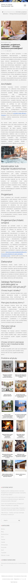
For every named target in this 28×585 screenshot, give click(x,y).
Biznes (3, 529)
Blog (2, 531)
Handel (3, 542)
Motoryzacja (4, 544)
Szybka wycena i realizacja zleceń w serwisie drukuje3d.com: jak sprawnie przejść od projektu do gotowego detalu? (13, 492)
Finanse (3, 539)
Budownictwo (11, 12)
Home (5, 12)
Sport (2, 550)
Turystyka (3, 552)
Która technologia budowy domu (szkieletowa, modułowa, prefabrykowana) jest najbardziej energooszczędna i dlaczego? (13, 499)
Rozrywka (3, 547)
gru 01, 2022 (4, 50)
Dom (2, 537)
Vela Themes (21, 579)
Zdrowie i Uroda (5, 555)
